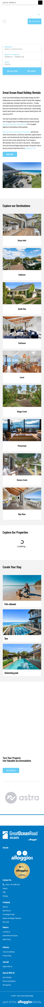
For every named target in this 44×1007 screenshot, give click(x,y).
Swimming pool (11, 672)
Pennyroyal (22, 445)
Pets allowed (10, 604)
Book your (6, 132)
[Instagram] (25, 853)
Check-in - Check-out (11, 54)
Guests (6, 62)
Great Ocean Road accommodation (19, 132)
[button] (4, 21)
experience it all (30, 148)
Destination (8, 47)
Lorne (18, 124)
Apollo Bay (23, 124)
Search (33, 71)
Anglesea (5, 124)
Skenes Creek (22, 480)
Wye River (22, 514)
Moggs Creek (22, 411)
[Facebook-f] (19, 853)
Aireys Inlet (12, 124)
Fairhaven (22, 343)
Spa (6, 638)
